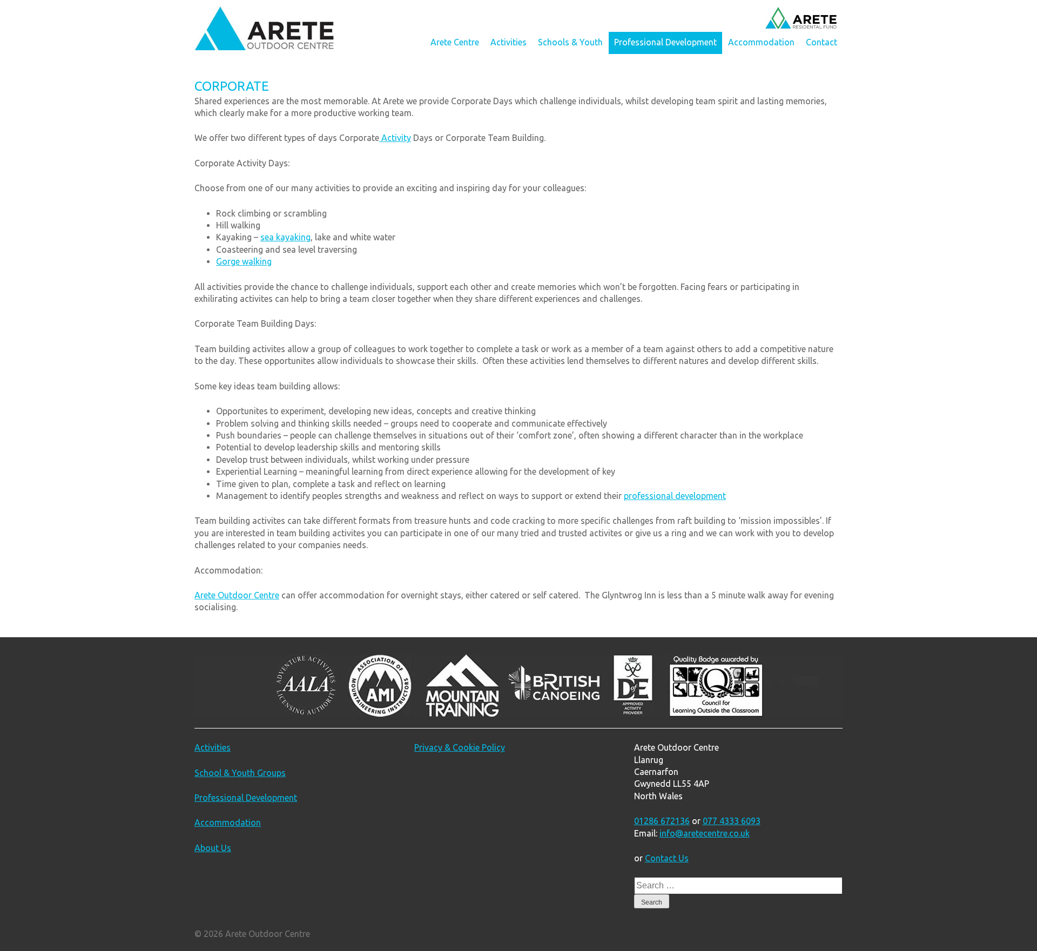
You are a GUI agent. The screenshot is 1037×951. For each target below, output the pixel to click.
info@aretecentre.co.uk (704, 833)
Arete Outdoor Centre (236, 595)
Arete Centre (454, 42)
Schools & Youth (570, 42)
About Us (212, 848)
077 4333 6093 (731, 821)
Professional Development (665, 42)
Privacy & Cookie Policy (459, 747)
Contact (821, 42)
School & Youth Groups (240, 773)
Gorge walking (244, 261)
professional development (675, 496)
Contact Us (667, 858)
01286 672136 (662, 821)
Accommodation (761, 42)
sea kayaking (285, 237)
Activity (395, 138)
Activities (508, 42)
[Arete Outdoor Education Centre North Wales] (264, 47)
